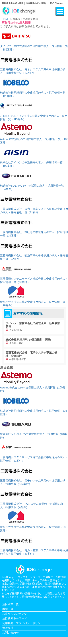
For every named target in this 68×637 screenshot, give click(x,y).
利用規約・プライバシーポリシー (22, 623)
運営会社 (7, 627)
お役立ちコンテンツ (14, 613)
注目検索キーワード (14, 618)
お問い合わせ (10, 632)
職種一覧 (7, 608)
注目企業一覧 (10, 604)
